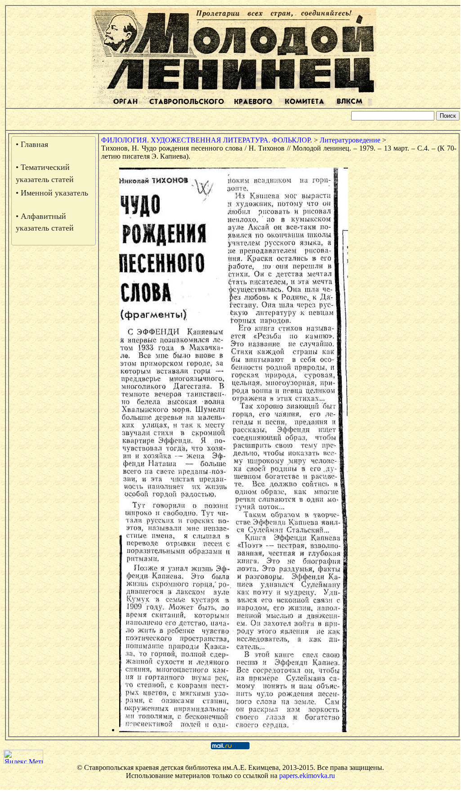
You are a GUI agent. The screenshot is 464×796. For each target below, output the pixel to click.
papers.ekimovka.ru (307, 775)
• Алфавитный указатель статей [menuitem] (45, 222)
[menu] (53, 190)
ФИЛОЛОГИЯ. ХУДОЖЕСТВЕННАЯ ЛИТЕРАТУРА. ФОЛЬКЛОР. (206, 140)
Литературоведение (350, 140)
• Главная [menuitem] (32, 144)
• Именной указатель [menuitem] (52, 192)
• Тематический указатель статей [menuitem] (45, 173)
